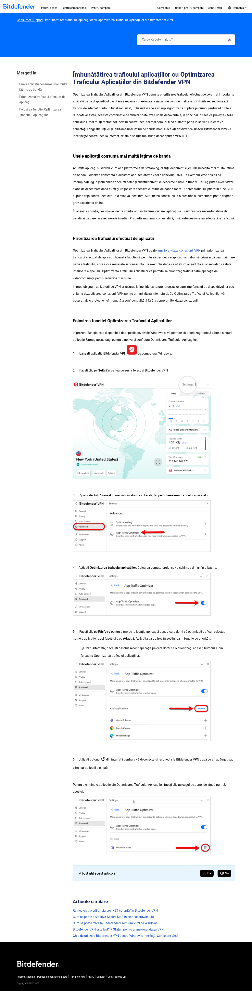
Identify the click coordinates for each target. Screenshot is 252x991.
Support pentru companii (189, 7)
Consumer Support (30, 20)
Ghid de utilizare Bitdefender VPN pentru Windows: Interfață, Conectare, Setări (126, 936)
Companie (163, 7)
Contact (100, 976)
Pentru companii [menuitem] (101, 7)
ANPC (91, 976)
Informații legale (26, 976)
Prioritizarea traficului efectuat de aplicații (42, 99)
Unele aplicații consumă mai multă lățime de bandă (43, 86)
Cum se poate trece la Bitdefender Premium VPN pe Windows (115, 923)
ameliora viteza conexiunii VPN (178, 250)
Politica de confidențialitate (52, 976)
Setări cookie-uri (116, 976)
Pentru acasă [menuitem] (49, 7)
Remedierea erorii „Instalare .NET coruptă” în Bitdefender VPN (115, 910)
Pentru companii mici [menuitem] (74, 7)
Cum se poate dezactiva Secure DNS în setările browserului (114, 917)
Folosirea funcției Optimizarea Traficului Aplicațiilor (40, 112)
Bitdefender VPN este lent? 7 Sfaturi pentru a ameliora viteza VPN (118, 929)
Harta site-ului (77, 976)
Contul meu (215, 7)
